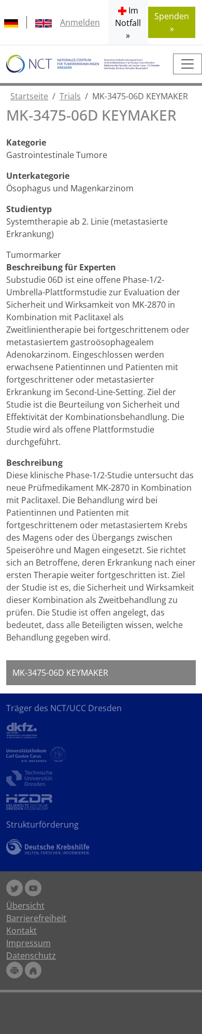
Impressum (28, 943)
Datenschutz (31, 955)
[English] (43, 22)
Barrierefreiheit (36, 918)
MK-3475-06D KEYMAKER (60, 672)
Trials (70, 96)
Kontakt (21, 930)
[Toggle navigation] (187, 64)
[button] (128, 22)
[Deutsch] (11, 22)
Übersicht (25, 905)
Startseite (29, 96)
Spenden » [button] (171, 22)
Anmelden (80, 22)
